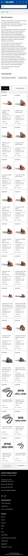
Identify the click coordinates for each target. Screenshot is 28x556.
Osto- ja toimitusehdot (7, 509)
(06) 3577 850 (9, 484)
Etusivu (3, 516)
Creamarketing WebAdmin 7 (17, 554)
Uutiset (3, 519)
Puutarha (3, 523)
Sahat (7, 11)
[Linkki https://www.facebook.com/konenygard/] (2, 496)
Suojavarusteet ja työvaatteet (8, 538)
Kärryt (2, 532)
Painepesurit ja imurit (6, 547)
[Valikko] (2, 2)
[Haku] (17, 2)
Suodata (6, 88)
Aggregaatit (4, 544)
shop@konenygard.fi (10, 490)
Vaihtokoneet (4, 541)
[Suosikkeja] (20, 2)
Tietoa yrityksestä (5, 503)
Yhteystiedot (4, 506)
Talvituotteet (4, 535)
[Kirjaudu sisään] (23, 2)
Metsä (2, 11)
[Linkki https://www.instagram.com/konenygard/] (5, 496)
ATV (2, 529)
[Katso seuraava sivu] (11, 466)
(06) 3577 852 (9, 487)
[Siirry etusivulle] (9, 2)
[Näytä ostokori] (26, 2)
